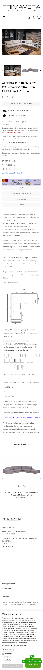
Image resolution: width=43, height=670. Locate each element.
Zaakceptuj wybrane (12, 666)
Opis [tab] (21, 188)
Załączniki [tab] (21, 199)
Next (40, 71)
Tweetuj (7, 97)
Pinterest (12, 97)
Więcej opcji (8, 650)
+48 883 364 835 (8, 528)
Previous (2, 71)
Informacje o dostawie (19, 111)
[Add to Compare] (24, 486)
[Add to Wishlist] (18, 486)
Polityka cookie (7, 645)
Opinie (21, 205)
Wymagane (8, 653)
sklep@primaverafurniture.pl (18, 350)
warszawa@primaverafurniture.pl (14, 531)
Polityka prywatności (20, 645)
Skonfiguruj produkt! (21, 104)
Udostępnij (2, 97)
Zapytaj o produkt (17, 115)
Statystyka (8, 657)
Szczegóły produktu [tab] (21, 193)
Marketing (8, 660)
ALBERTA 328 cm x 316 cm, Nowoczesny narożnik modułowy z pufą (21, 494)
